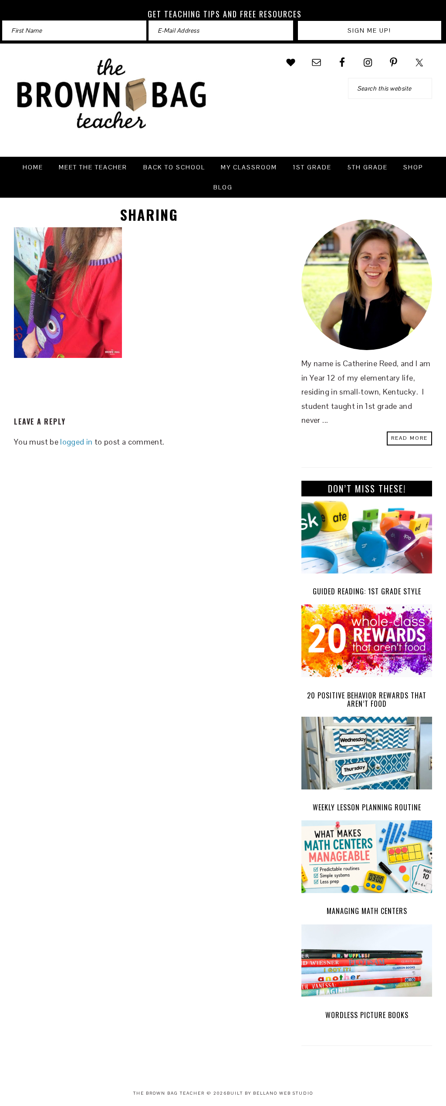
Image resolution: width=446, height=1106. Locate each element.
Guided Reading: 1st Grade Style (367, 591)
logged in (76, 442)
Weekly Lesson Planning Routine (367, 807)
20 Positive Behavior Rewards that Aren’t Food (366, 699)
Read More (409, 438)
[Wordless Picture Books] (366, 962)
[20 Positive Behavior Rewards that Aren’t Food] (366, 642)
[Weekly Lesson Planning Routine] (366, 755)
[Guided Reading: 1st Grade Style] (366, 539)
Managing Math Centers (367, 911)
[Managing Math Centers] (366, 858)
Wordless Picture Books (367, 1015)
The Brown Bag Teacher (112, 99)
